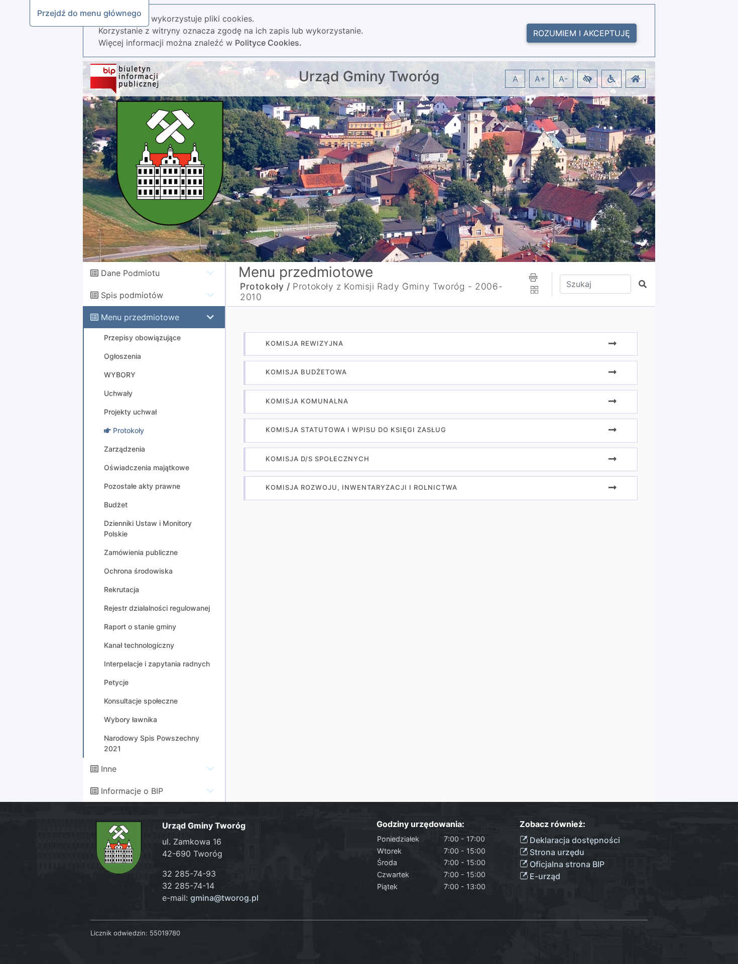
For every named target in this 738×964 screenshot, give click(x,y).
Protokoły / (265, 286)
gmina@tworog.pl (224, 898)
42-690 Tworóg (192, 854)
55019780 (165, 933)
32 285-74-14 (188, 886)
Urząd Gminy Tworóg (369, 76)
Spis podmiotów (132, 295)
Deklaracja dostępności (574, 840)
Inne (108, 769)
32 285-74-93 (189, 874)
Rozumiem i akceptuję (581, 33)
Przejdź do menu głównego (89, 13)
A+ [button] (540, 79)
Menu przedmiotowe (140, 317)
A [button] (515, 79)
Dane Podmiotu (130, 273)
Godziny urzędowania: (420, 824)
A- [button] (563, 79)
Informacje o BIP (132, 791)
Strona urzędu (556, 852)
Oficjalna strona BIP (566, 864)
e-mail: (210, 898)
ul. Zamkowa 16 (191, 842)
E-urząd (544, 876)
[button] (587, 79)
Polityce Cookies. (268, 43)
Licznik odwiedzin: (119, 933)
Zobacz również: (552, 824)
